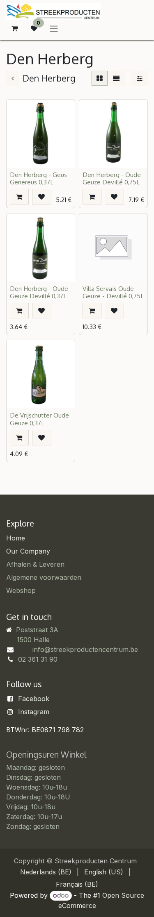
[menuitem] (45, 872)
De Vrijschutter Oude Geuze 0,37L (39, 419)
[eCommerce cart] (14, 28)
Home (15, 538)
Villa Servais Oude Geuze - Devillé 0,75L (113, 292)
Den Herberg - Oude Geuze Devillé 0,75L (112, 178)
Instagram (33, 712)
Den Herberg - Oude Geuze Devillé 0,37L (39, 292)
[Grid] (99, 78)
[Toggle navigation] (54, 28)
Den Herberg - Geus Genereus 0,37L (38, 178)
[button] (19, 196)
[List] (116, 78)
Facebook (33, 699)
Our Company (28, 551)
